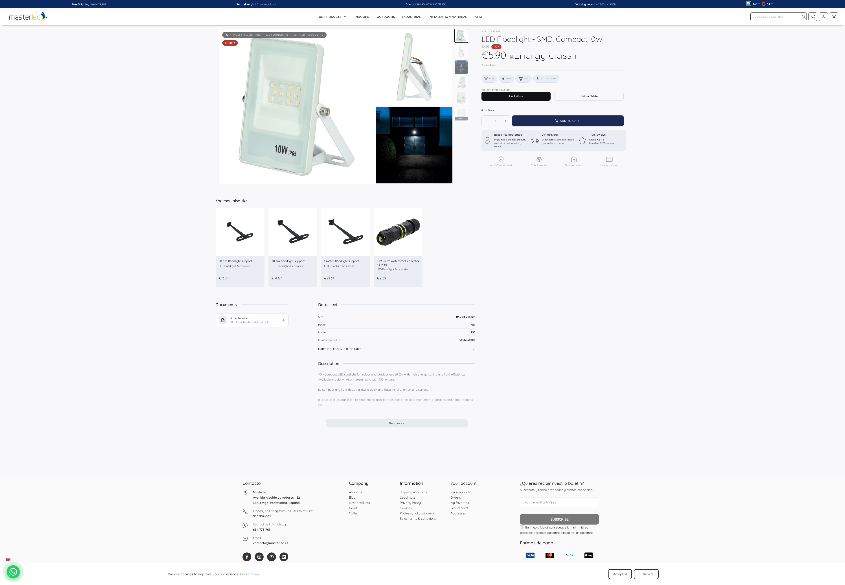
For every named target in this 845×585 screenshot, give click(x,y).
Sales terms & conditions (418, 518)
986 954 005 (424, 4)
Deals (353, 508)
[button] (803, 16)
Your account (463, 483)
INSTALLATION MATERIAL (447, 17)
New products (359, 503)
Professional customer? (417, 513)
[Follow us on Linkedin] (283, 556)
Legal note (407, 497)
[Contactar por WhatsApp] (13, 571)
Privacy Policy (410, 503)
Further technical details (340, 349)
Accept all (620, 574)
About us (355, 492)
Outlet (353, 513)
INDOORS (362, 17)
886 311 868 (439, 4)
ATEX (478, 17)
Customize (646, 574)
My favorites (459, 503)
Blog (352, 497)
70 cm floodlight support (288, 261)
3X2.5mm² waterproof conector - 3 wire (398, 262)
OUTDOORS (386, 17)
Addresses (458, 513)
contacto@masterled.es (270, 543)
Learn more (249, 574)
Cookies (406, 508)
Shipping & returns (413, 492)
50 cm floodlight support (235, 261)
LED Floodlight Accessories (234, 266)
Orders (455, 497)
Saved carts (459, 508)
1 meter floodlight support (341, 261)
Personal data (460, 492)
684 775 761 (261, 530)
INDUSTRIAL (411, 17)
